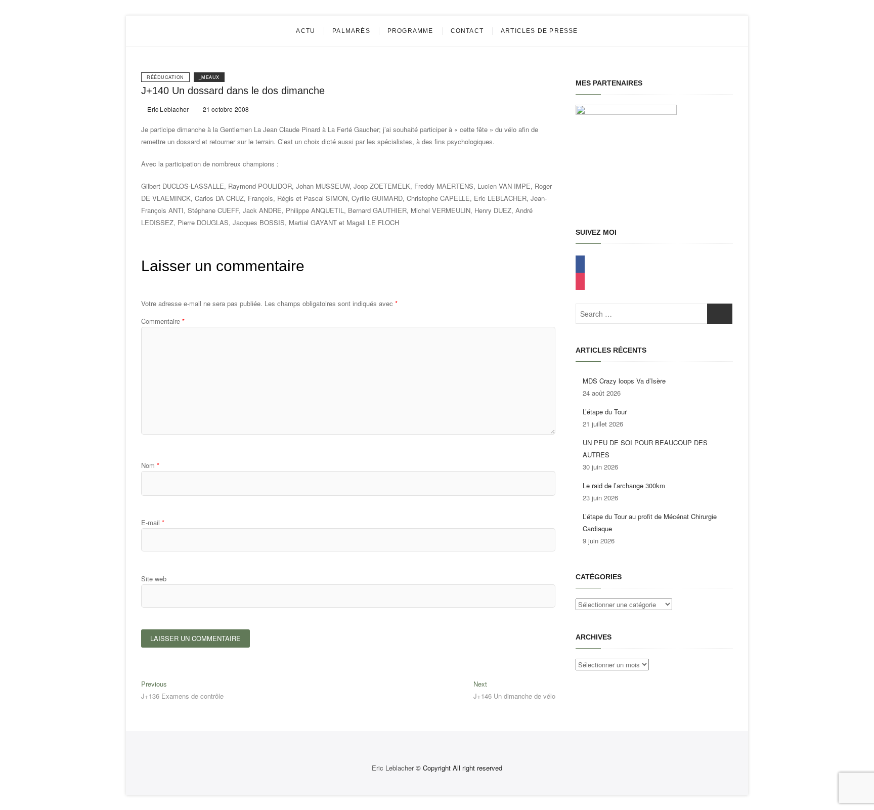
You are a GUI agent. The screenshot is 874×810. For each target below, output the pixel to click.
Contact (467, 30)
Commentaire (163, 321)
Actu (305, 30)
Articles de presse (539, 30)
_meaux (209, 77)
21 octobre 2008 (225, 109)
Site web (153, 578)
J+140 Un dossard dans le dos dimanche (233, 90)
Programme (410, 30)
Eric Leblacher (167, 109)
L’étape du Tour (605, 411)
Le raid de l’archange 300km (624, 485)
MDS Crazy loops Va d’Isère (624, 381)
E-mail (152, 522)
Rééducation (165, 77)
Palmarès (351, 30)
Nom (150, 465)
